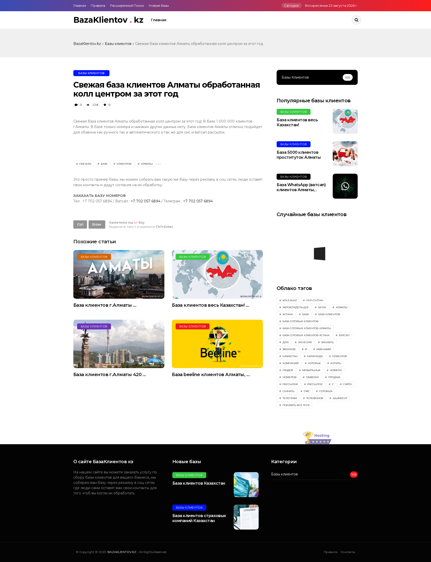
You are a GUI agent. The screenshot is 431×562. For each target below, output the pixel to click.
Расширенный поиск (127, 5)
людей (287, 370)
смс (306, 391)
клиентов (123, 163)
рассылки (290, 384)
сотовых (325, 391)
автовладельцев (295, 307)
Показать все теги (296, 405)
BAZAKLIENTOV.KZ (122, 552)
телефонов (314, 398)
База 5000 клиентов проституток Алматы (299, 155)
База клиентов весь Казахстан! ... (210, 305)
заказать (327, 342)
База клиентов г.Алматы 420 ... (109, 374)
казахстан (290, 356)
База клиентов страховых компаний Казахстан (199, 518)
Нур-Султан (314, 300)
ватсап (343, 335)
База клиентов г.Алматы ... (104, 305)
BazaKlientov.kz (87, 43)
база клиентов (329, 314)
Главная (79, 5)
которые (314, 363)
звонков (289, 349)
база (103, 163)
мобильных (311, 370)
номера (335, 370)
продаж (333, 377)
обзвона (312, 377)
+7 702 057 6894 (146, 201)
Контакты (348, 552)
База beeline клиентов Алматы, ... (211, 374)
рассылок (315, 384)
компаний (290, 363)
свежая (85, 163)
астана (287, 314)
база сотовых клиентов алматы (306, 328)
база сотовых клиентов (300, 321)
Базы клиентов (118, 43)
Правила (98, 5)
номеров (289, 377)
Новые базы (159, 5)
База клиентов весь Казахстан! (297, 123)
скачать (288, 391)
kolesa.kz (289, 300)
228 (95, 105)
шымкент (339, 398)
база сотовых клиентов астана (305, 335)
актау (321, 307)
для (285, 342)
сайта (347, 384)
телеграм (289, 398)
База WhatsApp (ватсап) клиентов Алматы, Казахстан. (301, 190)
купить (335, 363)
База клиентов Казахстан (198, 483)
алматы (146, 163)
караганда (314, 356)
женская (304, 342)
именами (323, 349)
